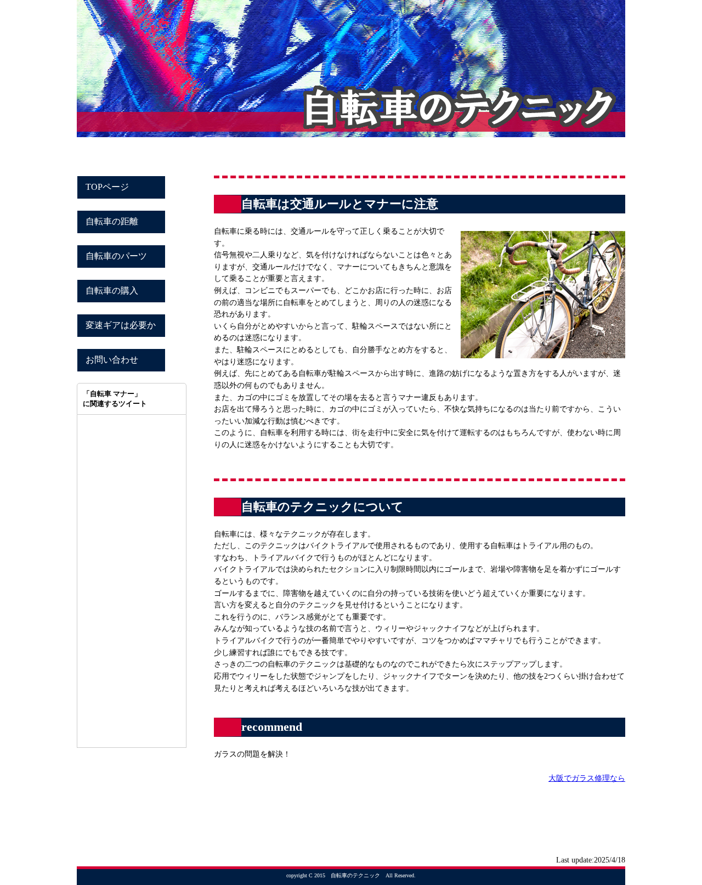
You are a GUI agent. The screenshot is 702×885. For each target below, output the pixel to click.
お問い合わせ (112, 359)
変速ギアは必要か (121, 325)
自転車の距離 (112, 221)
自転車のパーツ (116, 256)
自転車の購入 (112, 290)
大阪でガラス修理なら (586, 778)
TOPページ (107, 186)
